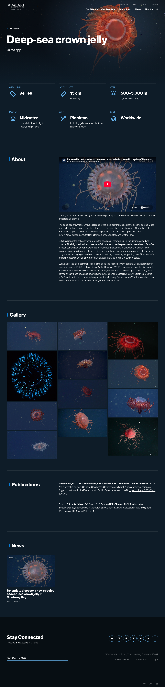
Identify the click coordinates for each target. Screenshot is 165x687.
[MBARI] (15, 6)
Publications (123, 4)
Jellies (26, 93)
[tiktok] (126, 638)
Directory (144, 4)
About (148, 9)
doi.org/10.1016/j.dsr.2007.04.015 (79, 511)
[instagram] (119, 638)
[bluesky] (141, 638)
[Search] (156, 10)
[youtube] (112, 638)
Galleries (155, 4)
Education (124, 9)
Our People (107, 9)
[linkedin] (148, 638)
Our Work (91, 9)
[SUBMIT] (65, 658)
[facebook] (133, 638)
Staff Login (141, 659)
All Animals (14, 29)
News (138, 9)
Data (134, 4)
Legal (155, 659)
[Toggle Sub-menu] (97, 9)
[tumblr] (155, 638)
